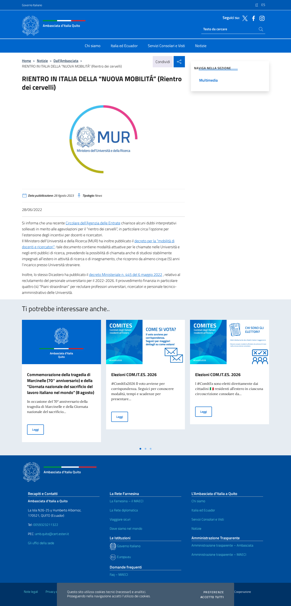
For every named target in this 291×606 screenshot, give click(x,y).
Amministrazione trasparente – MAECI (219, 554)
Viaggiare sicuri (120, 519)
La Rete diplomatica (124, 510)
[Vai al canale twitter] (244, 17)
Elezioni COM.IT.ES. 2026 (134, 374)
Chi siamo (198, 501)
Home (26, 60)
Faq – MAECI (119, 574)
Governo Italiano (32, 5)
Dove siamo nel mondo (126, 528)
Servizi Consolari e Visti (208, 519)
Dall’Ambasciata (65, 60)
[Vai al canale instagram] (261, 17)
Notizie (42, 60)
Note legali (31, 591)
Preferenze (213, 592)
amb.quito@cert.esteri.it (52, 533)
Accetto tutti (212, 597)
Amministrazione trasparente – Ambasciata (222, 545)
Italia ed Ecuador (203, 510)
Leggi (38, 429)
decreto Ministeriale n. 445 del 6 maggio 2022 (125, 274)
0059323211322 (45, 524)
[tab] (140, 449)
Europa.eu (123, 556)
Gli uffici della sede (41, 542)
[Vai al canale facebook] (252, 17)
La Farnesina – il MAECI (126, 501)
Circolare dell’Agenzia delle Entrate (93, 223)
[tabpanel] (61, 382)
